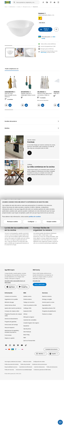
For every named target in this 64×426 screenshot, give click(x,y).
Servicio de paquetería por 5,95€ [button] (48, 46)
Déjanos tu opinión (9, 338)
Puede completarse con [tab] (11, 68)
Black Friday (26, 334)
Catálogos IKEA (27, 308)
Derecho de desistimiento (11, 318)
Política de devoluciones (52, 367)
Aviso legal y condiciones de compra (13, 361)
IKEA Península (27, 331)
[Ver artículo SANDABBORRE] (12, 82)
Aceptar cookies (51, 221)
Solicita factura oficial (10, 305)
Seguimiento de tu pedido (11, 299)
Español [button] (54, 353)
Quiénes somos (27, 296)
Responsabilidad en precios (11, 367)
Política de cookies (27, 361)
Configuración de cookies (39, 361)
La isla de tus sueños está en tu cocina (16, 228)
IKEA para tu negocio (28, 317)
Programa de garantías (10, 321)
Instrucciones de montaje (11, 324)
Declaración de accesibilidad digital (24, 369)
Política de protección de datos (12, 364)
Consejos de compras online (12, 311)
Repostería (35, 6)
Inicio (6, 6)
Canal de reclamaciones (39, 367)
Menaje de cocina (27, 6)
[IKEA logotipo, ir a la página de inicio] (8, 2)
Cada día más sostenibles (29, 320)
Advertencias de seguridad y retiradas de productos (12, 331)
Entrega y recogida (47, 299)
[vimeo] (18, 345)
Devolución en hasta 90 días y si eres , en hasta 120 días (49, 51)
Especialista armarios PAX (48, 308)
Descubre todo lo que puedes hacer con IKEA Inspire (15, 281)
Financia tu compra (47, 314)
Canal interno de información (25, 367)
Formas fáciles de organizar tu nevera (42, 228)
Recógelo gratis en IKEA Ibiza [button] (47, 49)
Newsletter (26, 326)
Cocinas (19, 6)
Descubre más (36, 281)
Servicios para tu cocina (48, 302)
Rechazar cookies (12, 221)
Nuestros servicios (47, 296)
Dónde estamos (27, 299)
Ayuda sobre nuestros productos (13, 308)
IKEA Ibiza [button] (41, 353)
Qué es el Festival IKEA (29, 340)
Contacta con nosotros (11, 296)
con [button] (48, 37)
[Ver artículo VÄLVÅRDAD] (44, 82)
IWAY (24, 337)
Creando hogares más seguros (31, 323)
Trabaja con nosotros (28, 302)
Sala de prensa (27, 328)
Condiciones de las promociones (39, 364)
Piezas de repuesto (9, 327)
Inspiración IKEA (27, 311)
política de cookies (35, 216)
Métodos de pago (9, 302)
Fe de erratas (8, 335)
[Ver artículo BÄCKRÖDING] (28, 82)
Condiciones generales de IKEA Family (42, 369)
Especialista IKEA (46, 305)
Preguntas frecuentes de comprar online (13, 314)
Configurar (31, 221)
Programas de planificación (49, 311)
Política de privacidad (25, 364)
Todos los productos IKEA (30, 305)
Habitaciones (12, 6)
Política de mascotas (9, 369)
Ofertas (25, 314)
